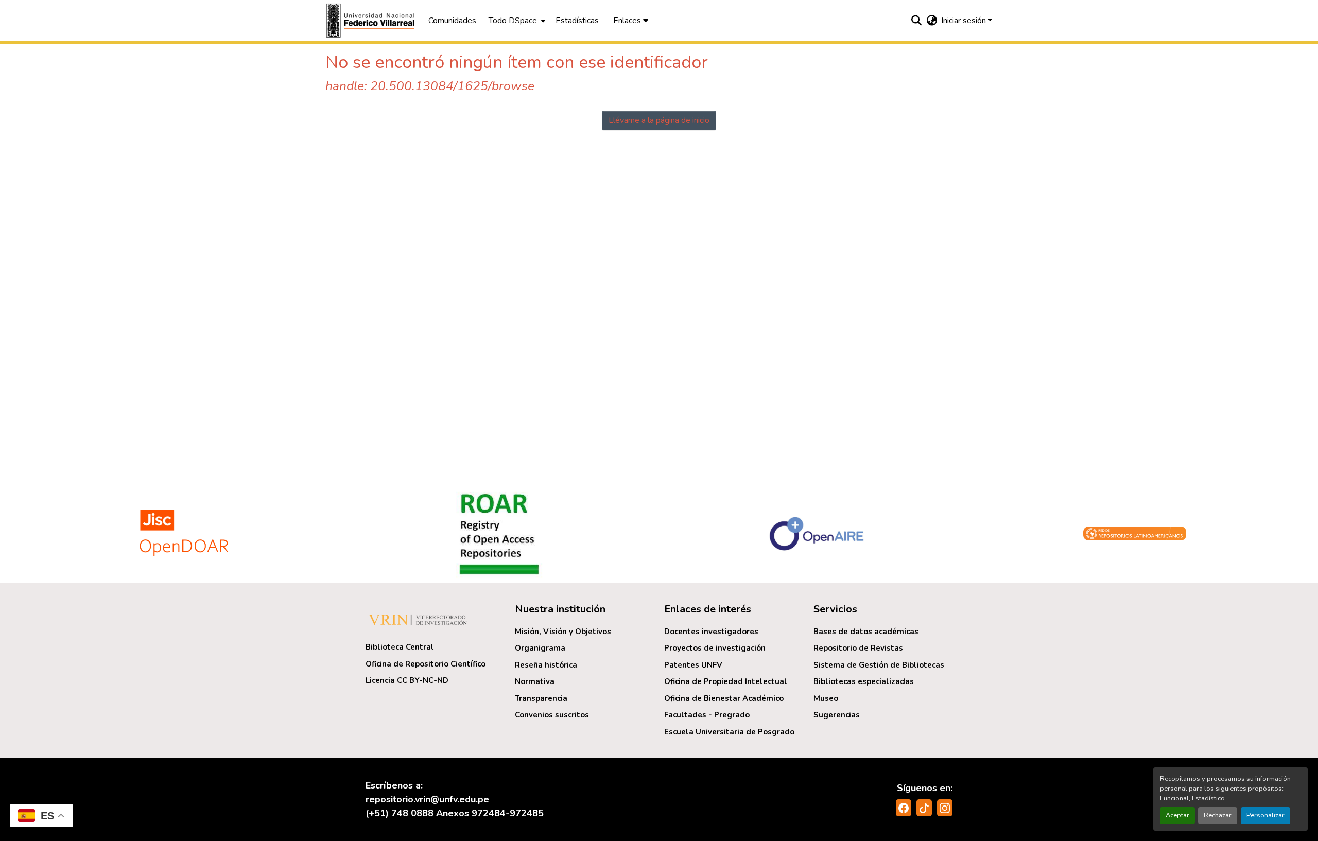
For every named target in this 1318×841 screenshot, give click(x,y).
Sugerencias (836, 715)
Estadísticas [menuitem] (577, 20)
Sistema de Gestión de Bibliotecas (878, 665)
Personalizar (1265, 815)
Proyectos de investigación (715, 648)
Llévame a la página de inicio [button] (659, 120)
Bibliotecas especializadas (863, 681)
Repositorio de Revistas (858, 648)
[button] (371, 21)
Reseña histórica (546, 665)
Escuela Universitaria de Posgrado (729, 732)
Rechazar (1218, 815)
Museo (825, 698)
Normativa (534, 681)
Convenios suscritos (552, 715)
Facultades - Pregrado (707, 715)
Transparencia (541, 698)
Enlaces (628, 20)
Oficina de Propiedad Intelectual (725, 681)
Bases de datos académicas (865, 631)
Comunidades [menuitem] (452, 20)
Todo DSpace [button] (513, 20)
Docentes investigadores (711, 631)
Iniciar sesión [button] (964, 20)
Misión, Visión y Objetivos (563, 631)
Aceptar (1177, 815)
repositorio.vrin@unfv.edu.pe (427, 799)
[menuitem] (516, 20)
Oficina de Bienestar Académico (724, 698)
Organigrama (540, 648)
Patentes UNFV (693, 665)
